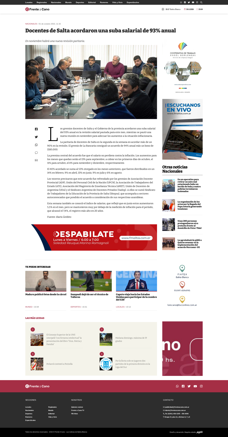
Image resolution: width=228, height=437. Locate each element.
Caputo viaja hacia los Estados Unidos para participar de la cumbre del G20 (136, 297)
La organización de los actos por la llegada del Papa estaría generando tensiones (190, 205)
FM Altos (74, 414)
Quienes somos (77, 407)
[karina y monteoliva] (168, 205)
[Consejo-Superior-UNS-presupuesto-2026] (37, 339)
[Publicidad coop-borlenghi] (182, 66)
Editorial (92, 2)
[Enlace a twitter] (189, 2)
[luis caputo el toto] (136, 281)
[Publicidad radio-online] (182, 129)
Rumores (104, 2)
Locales (28, 2)
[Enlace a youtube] (193, 2)
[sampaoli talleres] (91, 281)
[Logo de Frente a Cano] (37, 9)
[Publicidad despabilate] (91, 237)
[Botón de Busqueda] (201, 2)
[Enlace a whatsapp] (181, 2)
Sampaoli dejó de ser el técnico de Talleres (89, 296)
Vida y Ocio (117, 2)
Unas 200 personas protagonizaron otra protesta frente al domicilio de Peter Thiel (189, 224)
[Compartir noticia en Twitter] (36, 137)
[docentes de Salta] (91, 82)
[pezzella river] (37, 364)
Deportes (80, 2)
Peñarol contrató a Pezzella (59, 364)
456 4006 (185, 414)
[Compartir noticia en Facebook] (36, 129)
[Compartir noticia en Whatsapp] (36, 145)
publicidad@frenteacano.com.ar (177, 407)
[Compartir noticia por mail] (36, 160)
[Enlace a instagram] (197, 2)
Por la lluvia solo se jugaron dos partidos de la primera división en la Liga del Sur (132, 363)
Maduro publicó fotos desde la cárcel (45, 294)
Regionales (42, 2)
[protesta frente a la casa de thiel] (168, 224)
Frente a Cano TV (77, 410)
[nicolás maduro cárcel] (45, 281)
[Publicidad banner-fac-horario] (182, 348)
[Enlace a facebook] (185, 2)
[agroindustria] (168, 243)
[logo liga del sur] (106, 364)
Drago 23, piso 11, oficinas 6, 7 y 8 (177, 417)
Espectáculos (133, 2)
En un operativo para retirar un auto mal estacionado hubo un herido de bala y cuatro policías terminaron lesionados (189, 185)
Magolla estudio (190, 432)
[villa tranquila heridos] (168, 185)
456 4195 (176, 414)
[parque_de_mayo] (106, 339)
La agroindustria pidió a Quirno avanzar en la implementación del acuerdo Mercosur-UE (190, 244)
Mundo (68, 2)
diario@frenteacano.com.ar (175, 410)
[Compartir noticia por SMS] (36, 152)
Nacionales (56, 2)
